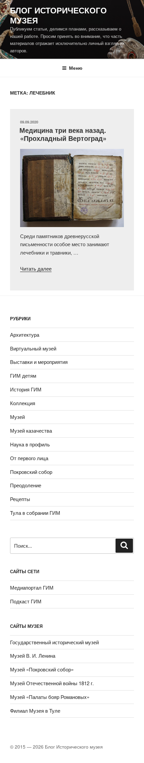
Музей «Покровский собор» (42, 669)
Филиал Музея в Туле (35, 710)
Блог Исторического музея (58, 15)
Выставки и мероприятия (39, 361)
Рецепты (20, 498)
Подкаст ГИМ (26, 601)
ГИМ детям (23, 375)
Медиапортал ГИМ (32, 587)
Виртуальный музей (33, 348)
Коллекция (22, 402)
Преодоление (25, 485)
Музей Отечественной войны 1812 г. (52, 683)
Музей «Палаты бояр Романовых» (49, 696)
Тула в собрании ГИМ (35, 512)
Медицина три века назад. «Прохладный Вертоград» (62, 134)
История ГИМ (26, 389)
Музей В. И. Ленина (32, 655)
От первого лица (29, 457)
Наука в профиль (30, 444)
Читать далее (36, 268)
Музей (17, 416)
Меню (75, 67)
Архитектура (24, 334)
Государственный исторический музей (54, 642)
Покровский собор (31, 471)
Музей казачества (31, 430)
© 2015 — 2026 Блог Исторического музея (56, 746)
